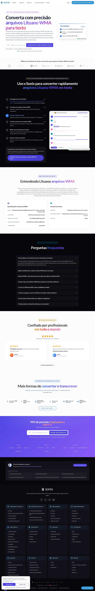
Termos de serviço (53, 587)
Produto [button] (14, 2)
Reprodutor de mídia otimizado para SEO (37, 514)
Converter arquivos (39, 2)
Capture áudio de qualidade (35, 572)
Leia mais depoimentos (47, 365)
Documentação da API (55, 534)
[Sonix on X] (45, 499)
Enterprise (53, 510)
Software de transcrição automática (15, 513)
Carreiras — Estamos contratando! (79, 565)
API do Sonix (53, 531)
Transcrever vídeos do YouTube (36, 520)
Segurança (74, 572)
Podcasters (74, 516)
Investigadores (11, 549)
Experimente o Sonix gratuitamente (83, 2)
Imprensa (74, 567)
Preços (48, 2)
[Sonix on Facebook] (41, 499)
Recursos (10, 510)
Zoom (73, 531)
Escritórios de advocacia (13, 541)
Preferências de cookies (64, 587)
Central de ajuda (33, 562)
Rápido (62, 493)
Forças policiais (11, 534)
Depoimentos (53, 567)
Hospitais (31, 539)
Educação (53, 513)
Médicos (31, 536)
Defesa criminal (11, 539)
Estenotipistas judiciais (13, 546)
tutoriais (31, 466)
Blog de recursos (11, 572)
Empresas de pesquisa (55, 518)
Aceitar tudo (9, 584)
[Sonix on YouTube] (53, 499)
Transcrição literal (12, 518)
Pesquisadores (75, 513)
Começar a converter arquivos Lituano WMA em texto (23, 157)
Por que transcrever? (34, 570)
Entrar (68, 2)
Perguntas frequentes (34, 565)
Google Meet (74, 536)
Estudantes (74, 521)
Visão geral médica (34, 531)
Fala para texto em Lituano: (43, 35)
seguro (47, 495)
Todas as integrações (76, 541)
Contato (73, 570)
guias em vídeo (38, 466)
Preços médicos (33, 541)
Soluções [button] (21, 2)
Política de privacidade (42, 587)
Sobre (73, 562)
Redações (53, 516)
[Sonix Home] (5, 2)
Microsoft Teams (75, 534)
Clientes (52, 565)
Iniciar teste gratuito (58, 432)
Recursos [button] (29, 2)
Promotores (10, 536)
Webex (73, 539)
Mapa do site (33, 587)
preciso (66, 493)
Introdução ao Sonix (12, 570)
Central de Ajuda (25, 466)
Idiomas (10, 562)
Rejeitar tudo (22, 584)
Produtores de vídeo (76, 518)
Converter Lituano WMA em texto (40, 45)
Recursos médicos (33, 534)
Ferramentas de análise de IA (36, 510)
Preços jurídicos (11, 551)
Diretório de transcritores (13, 575)
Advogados (10, 544)
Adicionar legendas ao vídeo (35, 517)
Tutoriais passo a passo (34, 567)
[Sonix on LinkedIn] (49, 499)
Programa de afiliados (55, 539)
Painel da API (53, 536)
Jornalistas (74, 510)
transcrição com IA (43, 493)
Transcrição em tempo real (13, 521)
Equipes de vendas (55, 521)
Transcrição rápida (12, 516)
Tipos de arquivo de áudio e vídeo (15, 565)
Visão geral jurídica (12, 531)
